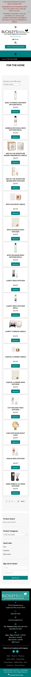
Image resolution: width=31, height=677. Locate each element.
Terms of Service (20, 665)
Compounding (20, 659)
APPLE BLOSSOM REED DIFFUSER (15, 231)
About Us (14, 656)
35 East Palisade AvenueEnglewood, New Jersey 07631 (15, 606)
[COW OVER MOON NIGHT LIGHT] (15, 426)
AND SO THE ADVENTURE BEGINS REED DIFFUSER (15, 180)
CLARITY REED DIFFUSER (15, 281)
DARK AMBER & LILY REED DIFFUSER (15, 485)
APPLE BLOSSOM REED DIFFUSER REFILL (15, 256)
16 (18, 501)
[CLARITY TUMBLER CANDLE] (15, 324)
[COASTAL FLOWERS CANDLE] (15, 349)
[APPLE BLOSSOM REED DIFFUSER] (15, 222)
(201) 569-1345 (17, 36)
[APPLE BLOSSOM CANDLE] (15, 197)
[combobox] (15, 534)
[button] (29, 12)
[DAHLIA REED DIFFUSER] (15, 451)
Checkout (6, 550)
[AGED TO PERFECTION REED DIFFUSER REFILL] (15, 95)
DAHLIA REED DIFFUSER (16, 459)
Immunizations (8, 662)
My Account (7, 554)
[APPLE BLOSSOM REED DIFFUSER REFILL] (15, 247)
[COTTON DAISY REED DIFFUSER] (15, 400)
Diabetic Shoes (18, 662)
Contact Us (10, 665)
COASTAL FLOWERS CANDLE (15, 357)
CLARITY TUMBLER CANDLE (15, 331)
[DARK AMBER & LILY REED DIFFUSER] (15, 476)
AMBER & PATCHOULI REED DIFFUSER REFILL (15, 129)
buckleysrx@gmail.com (15, 620)
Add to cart (15, 442)
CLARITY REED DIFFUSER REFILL (15, 307)
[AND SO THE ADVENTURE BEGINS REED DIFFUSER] (15, 171)
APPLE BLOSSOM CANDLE (15, 204)
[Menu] (15, 27)
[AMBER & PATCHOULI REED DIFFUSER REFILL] (15, 120)
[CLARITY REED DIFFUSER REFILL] (15, 298)
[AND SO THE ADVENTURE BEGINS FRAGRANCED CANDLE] (15, 146)
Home (3, 59)
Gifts (25, 662)
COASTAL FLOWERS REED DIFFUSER (15, 383)
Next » (23, 501)
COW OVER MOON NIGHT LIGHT (15, 434)
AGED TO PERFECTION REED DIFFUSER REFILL (15, 104)
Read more (15, 111)
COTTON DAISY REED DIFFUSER (15, 409)
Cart (4, 547)
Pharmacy (21, 656)
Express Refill (11, 659)
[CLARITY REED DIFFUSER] (15, 273)
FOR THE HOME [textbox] (15, 535)
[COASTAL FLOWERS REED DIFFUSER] (15, 375)
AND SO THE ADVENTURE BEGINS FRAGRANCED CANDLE (15, 154)
